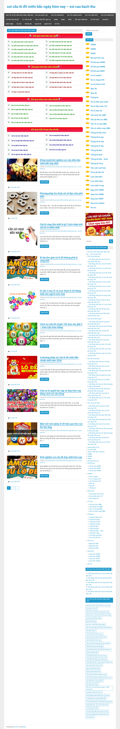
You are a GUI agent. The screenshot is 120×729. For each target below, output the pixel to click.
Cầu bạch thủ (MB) (98, 115)
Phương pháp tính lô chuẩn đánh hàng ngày (99, 701)
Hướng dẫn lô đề (12, 19)
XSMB (56, 19)
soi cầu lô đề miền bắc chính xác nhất (97, 711)
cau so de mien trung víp (93, 643)
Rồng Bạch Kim (90, 705)
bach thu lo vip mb (91, 609)
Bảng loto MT (93, 546)
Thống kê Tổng (97, 163)
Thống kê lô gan (97, 137)
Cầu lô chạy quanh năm (93, 671)
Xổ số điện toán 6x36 (99, 102)
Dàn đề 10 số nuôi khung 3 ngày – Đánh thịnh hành (97, 688)
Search (89, 34)
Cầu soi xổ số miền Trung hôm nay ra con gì (98, 678)
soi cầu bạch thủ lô (102, 705)
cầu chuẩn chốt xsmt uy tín (94, 665)
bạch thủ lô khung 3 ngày (93, 618)
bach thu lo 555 (90, 605)
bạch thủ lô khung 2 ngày (103, 615)
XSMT (70, 19)
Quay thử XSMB (97, 190)
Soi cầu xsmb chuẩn (74, 15)
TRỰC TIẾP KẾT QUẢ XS (43, 19)
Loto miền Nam (97, 181)
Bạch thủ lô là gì (91, 621)
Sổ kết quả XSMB (98, 62)
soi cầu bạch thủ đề (92, 708)
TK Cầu (19, 24)
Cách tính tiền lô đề (92, 652)
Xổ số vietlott (93, 477)
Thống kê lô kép (97, 146)
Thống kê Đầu (96, 150)
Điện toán (9, 24)
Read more (44, 182)
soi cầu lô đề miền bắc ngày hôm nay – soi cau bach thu (51, 7)
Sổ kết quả (95, 19)
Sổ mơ (93, 208)
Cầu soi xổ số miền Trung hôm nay (96, 674)
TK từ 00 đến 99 (97, 172)
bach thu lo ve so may (103, 605)
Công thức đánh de (106, 662)
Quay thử (47, 24)
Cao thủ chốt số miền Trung (94, 634)
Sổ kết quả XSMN (98, 67)
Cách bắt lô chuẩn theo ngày (94, 646)
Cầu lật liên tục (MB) (99, 119)
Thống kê (28, 24)
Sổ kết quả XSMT (98, 71)
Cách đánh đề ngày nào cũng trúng (96, 659)
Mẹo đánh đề (101, 698)
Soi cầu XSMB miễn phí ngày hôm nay (97, 714)
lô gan (107, 695)
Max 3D (94, 89)
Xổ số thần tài (96, 111)
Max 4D (94, 93)
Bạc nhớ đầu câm (106, 627)
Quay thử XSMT (97, 199)
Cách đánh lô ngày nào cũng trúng (96, 656)
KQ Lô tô (38, 24)
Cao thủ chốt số (91, 630)
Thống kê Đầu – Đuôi (99, 159)
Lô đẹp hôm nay (91, 698)
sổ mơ (57, 24)
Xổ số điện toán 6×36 (96, 494)
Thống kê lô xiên (97, 141)
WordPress (16, 727)
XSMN (63, 19)
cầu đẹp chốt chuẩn (92, 684)
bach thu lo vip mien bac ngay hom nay (97, 612)
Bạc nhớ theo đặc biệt (92, 627)
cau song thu (106, 643)
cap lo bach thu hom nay (93, 640)
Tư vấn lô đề (27, 19)
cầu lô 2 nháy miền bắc (93, 668)
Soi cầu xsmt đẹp (91, 15)
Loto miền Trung (97, 185)
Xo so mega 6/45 (97, 80)
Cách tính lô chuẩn (91, 649)
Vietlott (105, 19)
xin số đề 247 (90, 717)
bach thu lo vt (90, 615)
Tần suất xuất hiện (98, 168)
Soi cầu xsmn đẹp (107, 15)
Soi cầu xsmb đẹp (57, 15)
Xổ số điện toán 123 (99, 106)
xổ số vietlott (96, 75)
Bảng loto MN (93, 548)
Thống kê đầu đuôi (98, 133)
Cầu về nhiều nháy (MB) (100, 128)
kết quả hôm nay (81, 19)
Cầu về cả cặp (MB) (99, 124)
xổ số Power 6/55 (98, 84)
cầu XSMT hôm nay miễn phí (94, 681)
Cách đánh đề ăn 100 (92, 662)
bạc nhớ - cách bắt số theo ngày (95, 624)
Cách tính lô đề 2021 (105, 649)
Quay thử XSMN (97, 194)
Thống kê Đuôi (96, 155)
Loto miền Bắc (96, 177)
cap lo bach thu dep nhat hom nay (96, 637)
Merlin (24, 727)
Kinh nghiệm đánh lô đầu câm (95, 695)
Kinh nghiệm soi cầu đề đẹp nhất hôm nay (61, 457)
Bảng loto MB (93, 543)
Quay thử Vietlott (97, 203)
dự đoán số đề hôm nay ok (94, 692)
